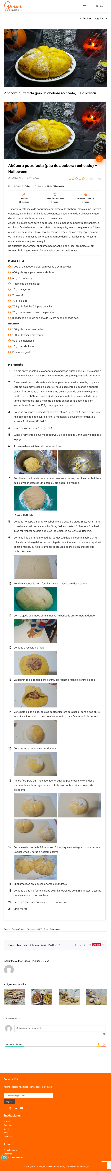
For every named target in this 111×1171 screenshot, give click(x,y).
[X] (80, 945)
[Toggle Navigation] (84, 6)
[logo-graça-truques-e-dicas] (13, 2)
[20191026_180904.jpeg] (55, 58)
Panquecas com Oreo (14, 992)
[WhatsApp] (90, 945)
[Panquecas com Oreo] (14, 997)
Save (97, 944)
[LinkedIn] (85, 945)
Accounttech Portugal (79, 1166)
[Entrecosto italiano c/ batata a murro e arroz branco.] (41, 997)
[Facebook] (75, 945)
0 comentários (55, 929)
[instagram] (10, 1108)
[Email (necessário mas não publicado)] (103, 945)
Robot (46, 929)
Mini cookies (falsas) (69, 990)
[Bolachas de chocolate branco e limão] (96, 997)
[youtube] (21, 1108)
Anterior (87, 18)
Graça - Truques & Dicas (15, 929)
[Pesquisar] (100, 6)
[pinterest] (16, 1108)
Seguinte (99, 18)
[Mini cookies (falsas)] (69, 997)
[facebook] (5, 1108)
